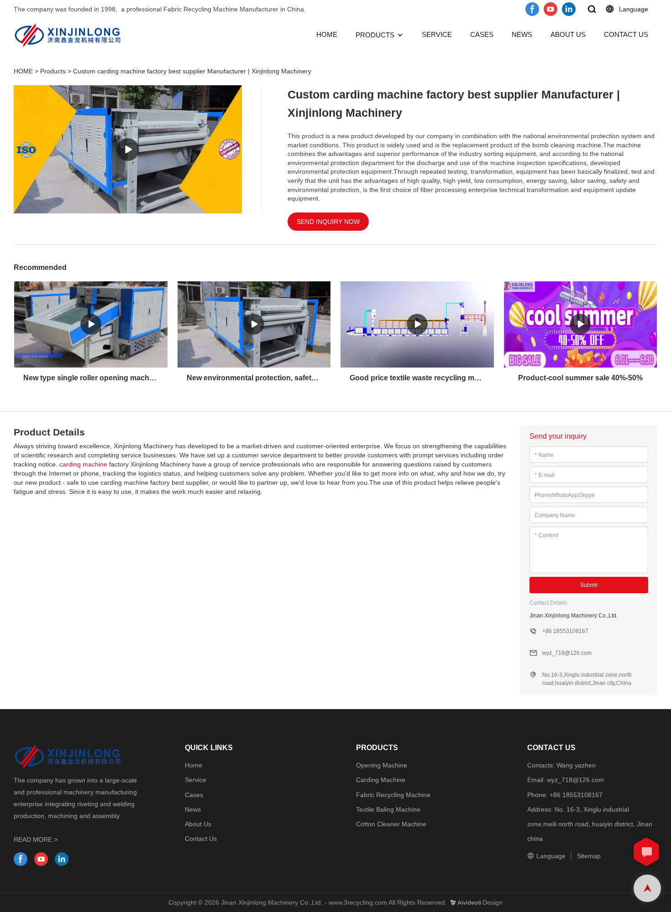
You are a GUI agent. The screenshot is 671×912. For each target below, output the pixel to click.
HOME (326, 34)
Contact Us (201, 838)
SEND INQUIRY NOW (328, 221)
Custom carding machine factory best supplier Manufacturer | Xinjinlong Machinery (192, 71)
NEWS (522, 34)
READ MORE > (36, 839)
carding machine (83, 464)
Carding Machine (380, 779)
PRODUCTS (375, 35)
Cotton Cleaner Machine (391, 824)
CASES (481, 34)
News (193, 809)
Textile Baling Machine (388, 809)
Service (195, 779)
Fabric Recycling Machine (393, 794)
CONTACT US (626, 34)
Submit (589, 585)
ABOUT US (568, 34)
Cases (194, 794)
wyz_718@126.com (575, 779)
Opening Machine (381, 765)
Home (193, 765)
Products (53, 71)
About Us (198, 824)
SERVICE (437, 34)
